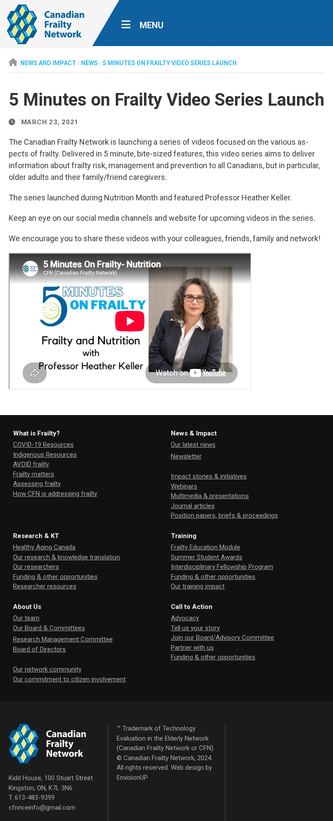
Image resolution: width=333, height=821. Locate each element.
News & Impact (194, 433)
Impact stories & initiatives (209, 476)
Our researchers (36, 567)
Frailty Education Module (205, 547)
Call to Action (191, 607)
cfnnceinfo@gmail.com (42, 807)
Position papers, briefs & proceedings (224, 515)
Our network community (47, 669)
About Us (27, 607)
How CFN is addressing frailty (55, 494)
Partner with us (192, 647)
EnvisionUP (132, 777)
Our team (26, 618)
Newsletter (186, 456)
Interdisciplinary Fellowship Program (222, 567)
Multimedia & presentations (210, 496)
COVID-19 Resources (43, 445)
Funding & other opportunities (55, 577)
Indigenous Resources (45, 455)
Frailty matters (33, 474)
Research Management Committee (63, 639)
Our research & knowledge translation (66, 557)
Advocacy (185, 618)
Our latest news (193, 445)
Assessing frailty (37, 484)
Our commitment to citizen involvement (69, 679)
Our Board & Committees (49, 628)
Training (183, 536)
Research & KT (36, 536)
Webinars (184, 486)
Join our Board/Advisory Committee (222, 638)
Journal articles (193, 506)
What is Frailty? (36, 433)
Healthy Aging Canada (44, 547)
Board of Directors (39, 649)
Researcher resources (44, 586)
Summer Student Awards (206, 557)
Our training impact (198, 586)
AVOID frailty (31, 464)
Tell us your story (195, 628)
